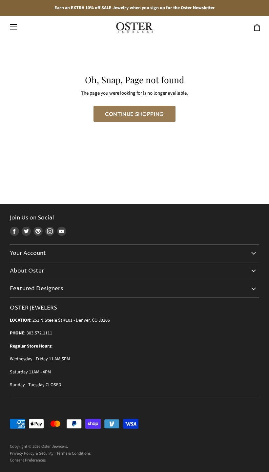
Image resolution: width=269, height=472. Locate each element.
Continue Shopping (134, 113)
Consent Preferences (28, 460)
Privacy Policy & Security (31, 453)
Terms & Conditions (73, 453)
